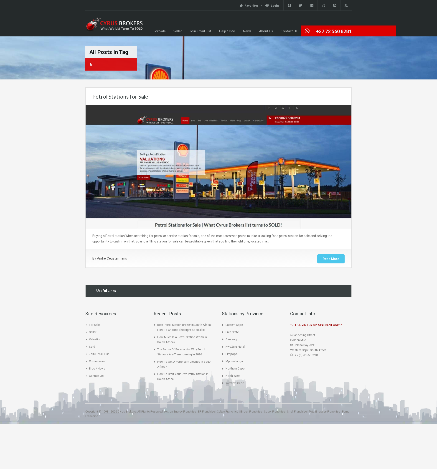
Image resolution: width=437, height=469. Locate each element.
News (247, 31)
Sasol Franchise (274, 411)
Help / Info (227, 31)
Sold (92, 346)
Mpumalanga (234, 361)
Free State (232, 332)
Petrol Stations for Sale (120, 96)
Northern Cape (235, 368)
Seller (177, 31)
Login (274, 6)
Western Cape (235, 383)
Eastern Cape (234, 324)
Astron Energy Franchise (180, 411)
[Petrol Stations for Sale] (114, 27)
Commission (97, 361)
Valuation (95, 339)
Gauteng (231, 339)
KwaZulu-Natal (235, 346)
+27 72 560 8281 (334, 31)
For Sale (159, 31)
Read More (331, 259)
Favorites (252, 6)
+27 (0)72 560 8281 (305, 355)
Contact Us (289, 31)
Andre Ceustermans (112, 258)
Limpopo (232, 354)
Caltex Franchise (227, 411)
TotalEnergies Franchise (324, 411)
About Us (266, 31)
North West (233, 375)
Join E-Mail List (99, 354)
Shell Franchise (297, 411)
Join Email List (200, 31)
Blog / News (97, 368)
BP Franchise (206, 411)
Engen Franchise (251, 411)
